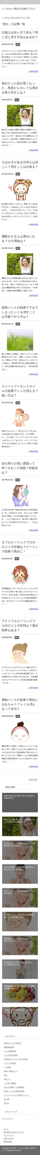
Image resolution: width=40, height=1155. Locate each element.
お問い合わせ (9, 1138)
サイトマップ (7, 1119)
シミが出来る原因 (11, 1055)
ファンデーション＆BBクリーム (16, 1095)
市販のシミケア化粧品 (12, 1043)
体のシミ (7, 1079)
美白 (17, 44)
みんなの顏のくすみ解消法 (14, 1087)
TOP (16, 18)
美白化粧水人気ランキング (14, 1132)
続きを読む (34, 71)
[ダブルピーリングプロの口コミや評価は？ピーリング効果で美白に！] (20, 584)
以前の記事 (32, 780)
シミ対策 (7, 1067)
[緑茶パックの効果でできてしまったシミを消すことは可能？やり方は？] (20, 349)
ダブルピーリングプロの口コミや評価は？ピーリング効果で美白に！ (20, 547)
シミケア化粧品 (10, 1063)
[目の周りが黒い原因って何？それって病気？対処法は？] (20, 505)
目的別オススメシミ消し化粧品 (16, 1059)
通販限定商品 (9, 1047)
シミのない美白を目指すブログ (19, 8)
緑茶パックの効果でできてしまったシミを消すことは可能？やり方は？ (20, 312)
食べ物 (6, 1099)
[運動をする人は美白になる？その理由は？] (20, 273)
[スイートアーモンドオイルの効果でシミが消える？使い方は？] (20, 426)
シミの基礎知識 (10, 1051)
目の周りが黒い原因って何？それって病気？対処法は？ (20, 468)
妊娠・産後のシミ (11, 1071)
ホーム (6, 1129)
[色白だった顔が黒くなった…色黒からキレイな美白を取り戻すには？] (20, 125)
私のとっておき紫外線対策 (14, 1091)
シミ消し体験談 (10, 1083)
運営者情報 (8, 1142)
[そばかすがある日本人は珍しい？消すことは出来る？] (20, 199)
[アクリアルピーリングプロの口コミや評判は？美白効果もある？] (20, 662)
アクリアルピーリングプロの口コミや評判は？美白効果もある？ (20, 625)
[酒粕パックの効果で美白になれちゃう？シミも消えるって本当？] (20, 741)
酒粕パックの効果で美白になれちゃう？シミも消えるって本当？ (20, 704)
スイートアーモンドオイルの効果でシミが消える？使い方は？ (20, 391)
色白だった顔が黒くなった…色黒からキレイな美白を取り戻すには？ (20, 88)
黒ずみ (6, 1103)
